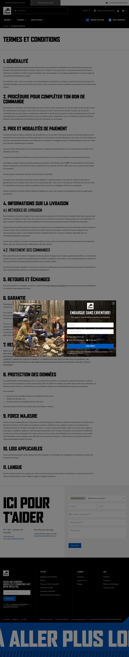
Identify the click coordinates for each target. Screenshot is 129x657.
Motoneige (92, 340)
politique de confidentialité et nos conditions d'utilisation (92, 351)
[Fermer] (113, 303)
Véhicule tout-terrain (76, 340)
